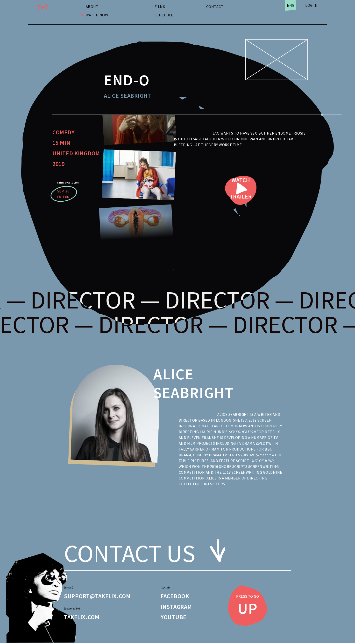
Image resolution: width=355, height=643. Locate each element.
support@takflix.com (97, 596)
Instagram (176, 606)
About (92, 6)
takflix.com (81, 617)
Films (160, 6)
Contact (214, 6)
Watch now (97, 15)
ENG (290, 5)
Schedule (164, 15)
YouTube (173, 617)
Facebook (175, 596)
